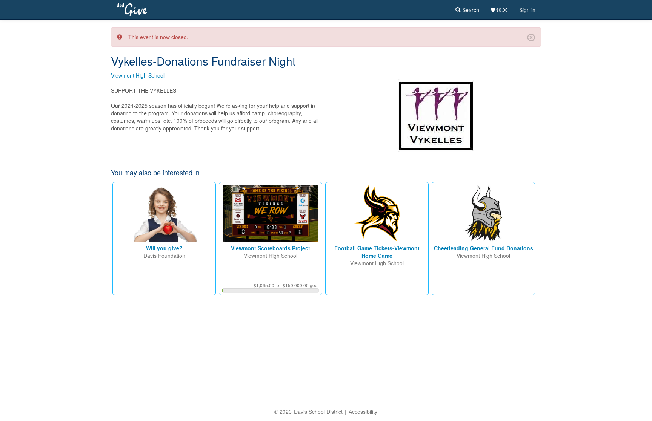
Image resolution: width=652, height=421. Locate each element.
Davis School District (318, 411)
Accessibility (363, 411)
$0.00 (501, 9)
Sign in (527, 10)
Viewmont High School (138, 75)
